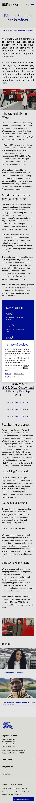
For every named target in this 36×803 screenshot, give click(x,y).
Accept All (8, 373)
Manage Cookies (19, 373)
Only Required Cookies (12, 377)
